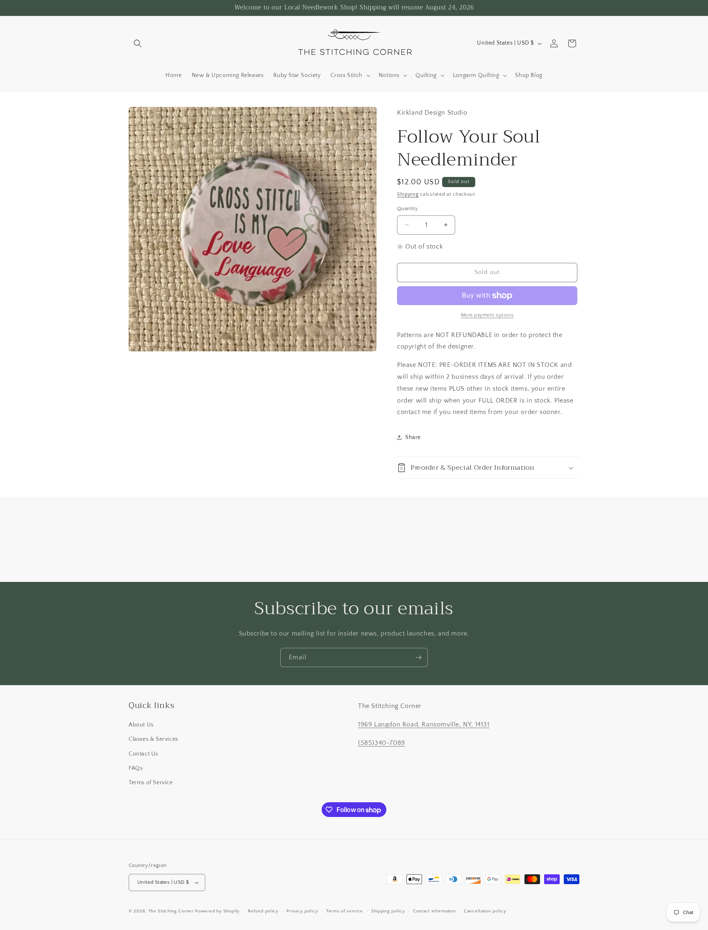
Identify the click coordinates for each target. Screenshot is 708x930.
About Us (141, 725)
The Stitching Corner (171, 911)
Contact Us (143, 754)
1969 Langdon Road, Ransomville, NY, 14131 (424, 724)
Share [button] (413, 437)
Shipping (408, 194)
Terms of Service (151, 782)
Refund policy (263, 911)
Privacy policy (302, 911)
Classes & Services (153, 739)
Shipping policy (388, 911)
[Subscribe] (418, 657)
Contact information (434, 911)
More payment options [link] (487, 315)
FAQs (136, 768)
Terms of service (344, 911)
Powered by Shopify (217, 911)
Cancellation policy (485, 911)
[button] (138, 43)
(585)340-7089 (381, 743)
